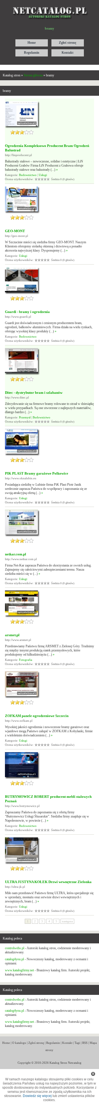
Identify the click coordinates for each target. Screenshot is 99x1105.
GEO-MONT (15, 231)
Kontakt (67, 1042)
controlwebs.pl (14, 948)
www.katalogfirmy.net (19, 970)
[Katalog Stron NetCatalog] (49, 5)
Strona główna (33, 75)
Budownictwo (28, 175)
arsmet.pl (12, 635)
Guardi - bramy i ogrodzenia (27, 312)
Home (6, 1042)
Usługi (43, 175)
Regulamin (53, 1042)
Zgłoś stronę (36, 1042)
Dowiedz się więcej (37, 1096)
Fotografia (25, 659)
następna (67, 921)
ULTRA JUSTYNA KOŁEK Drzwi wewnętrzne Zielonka (48, 882)
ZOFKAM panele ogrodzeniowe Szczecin (36, 716)
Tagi (77, 1042)
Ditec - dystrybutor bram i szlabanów (33, 392)
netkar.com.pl (15, 554)
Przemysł (25, 417)
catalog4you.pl (14, 959)
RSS (84, 1042)
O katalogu (19, 1042)
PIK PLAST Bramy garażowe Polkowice (36, 473)
